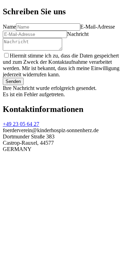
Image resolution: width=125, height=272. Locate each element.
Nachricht (78, 34)
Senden (13, 81)
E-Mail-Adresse (97, 27)
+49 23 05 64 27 (21, 124)
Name (9, 27)
